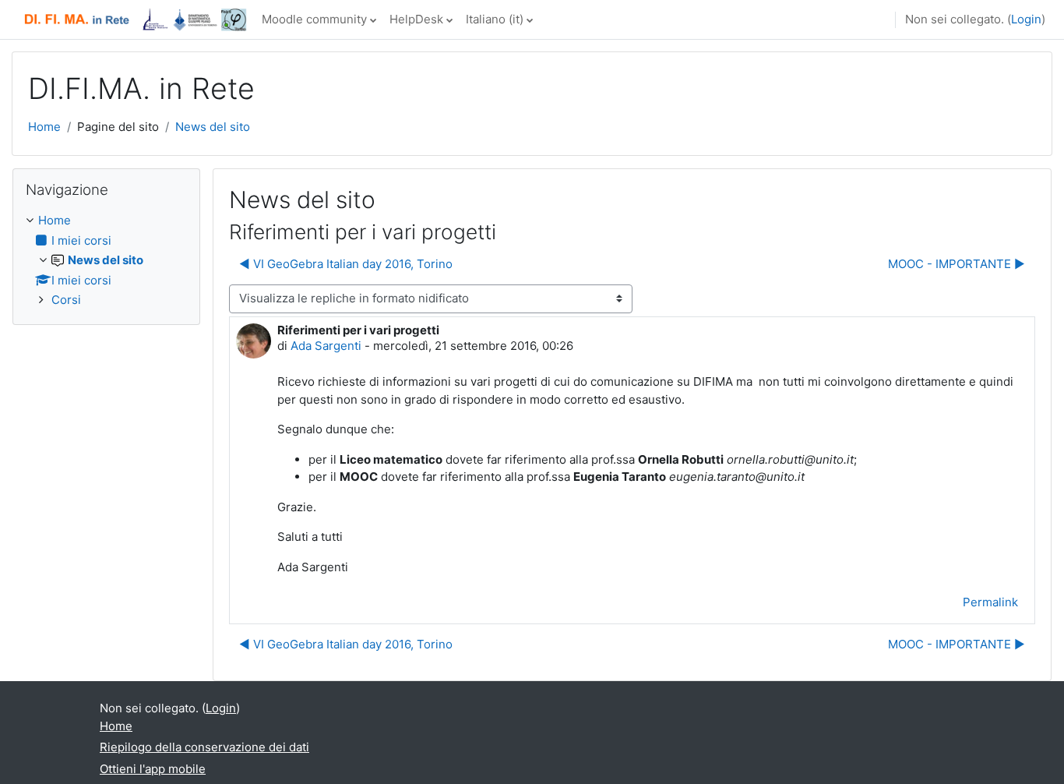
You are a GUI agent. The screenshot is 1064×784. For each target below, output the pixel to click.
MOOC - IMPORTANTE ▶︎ (956, 263)
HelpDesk (416, 19)
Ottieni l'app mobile (153, 768)
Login (1026, 19)
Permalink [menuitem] (990, 602)
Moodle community (314, 19)
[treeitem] (106, 260)
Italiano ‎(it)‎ (494, 19)
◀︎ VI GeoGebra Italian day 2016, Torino (346, 263)
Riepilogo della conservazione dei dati (204, 747)
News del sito (212, 126)
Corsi (66, 299)
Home (44, 126)
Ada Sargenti (326, 345)
